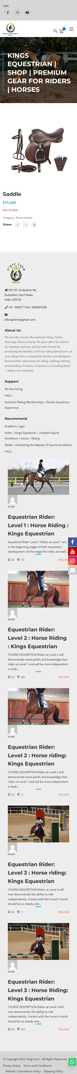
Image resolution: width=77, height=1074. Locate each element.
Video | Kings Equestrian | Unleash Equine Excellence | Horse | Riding (32, 435)
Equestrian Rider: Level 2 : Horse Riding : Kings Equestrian (37, 638)
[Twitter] (26, 224)
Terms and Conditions (37, 1065)
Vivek (11, 506)
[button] (72, 1062)
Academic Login (15, 426)
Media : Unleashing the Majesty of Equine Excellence (38, 445)
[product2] (38, 149)
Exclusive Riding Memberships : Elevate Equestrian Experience (37, 405)
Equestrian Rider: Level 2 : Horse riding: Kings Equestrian (37, 755)
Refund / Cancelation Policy (23, 1071)
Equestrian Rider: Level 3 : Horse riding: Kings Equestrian (37, 872)
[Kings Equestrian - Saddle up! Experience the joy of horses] (11, 29)
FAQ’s (8, 395)
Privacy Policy (12, 1065)
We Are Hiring (13, 389)
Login (6, 5)
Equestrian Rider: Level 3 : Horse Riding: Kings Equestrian (38, 990)
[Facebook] (17, 224)
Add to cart (38, 476)
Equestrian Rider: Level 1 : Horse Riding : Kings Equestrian (38, 525)
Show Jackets (24, 217)
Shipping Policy (53, 1071)
